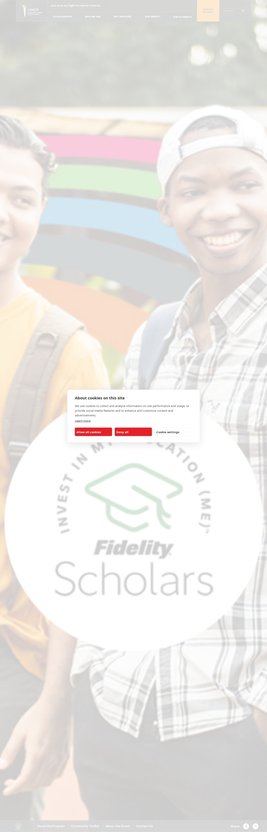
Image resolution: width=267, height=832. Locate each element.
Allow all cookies (88, 432)
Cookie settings (167, 432)
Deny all (122, 432)
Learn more (82, 421)
